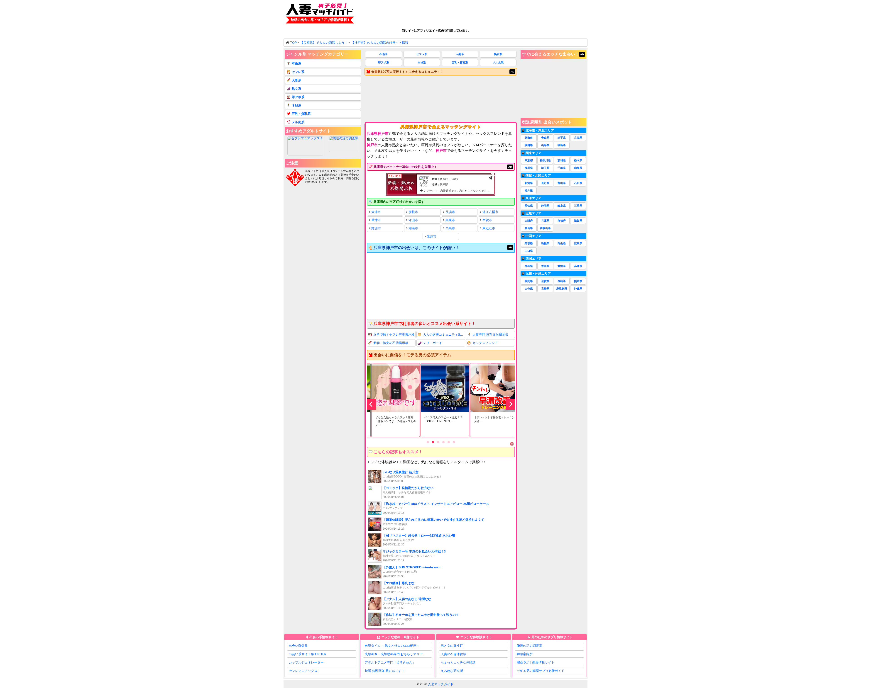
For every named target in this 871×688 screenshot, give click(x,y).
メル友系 (498, 62)
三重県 (578, 205)
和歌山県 (545, 228)
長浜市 (450, 212)
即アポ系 (383, 62)
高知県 (578, 266)
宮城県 (578, 137)
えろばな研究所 (452, 671)
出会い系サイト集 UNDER (307, 654)
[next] (510, 404)
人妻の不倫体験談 (453, 654)
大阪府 (529, 220)
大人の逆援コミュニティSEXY (444, 334)
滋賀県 (578, 220)
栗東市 (450, 220)
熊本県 (578, 281)
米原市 (431, 236)
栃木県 (578, 160)
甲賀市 (487, 220)
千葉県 (562, 168)
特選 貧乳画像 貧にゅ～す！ (385, 671)
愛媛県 (562, 266)
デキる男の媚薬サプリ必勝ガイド (540, 671)
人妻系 (460, 54)
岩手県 (562, 137)
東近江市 (488, 228)
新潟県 (529, 183)
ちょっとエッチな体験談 (458, 662)
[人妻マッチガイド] (320, 14)
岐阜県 (562, 205)
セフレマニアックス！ (305, 671)
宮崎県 (545, 288)
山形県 (545, 145)
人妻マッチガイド (440, 684)
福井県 (529, 190)
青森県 (545, 137)
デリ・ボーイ (432, 343)
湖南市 (413, 228)
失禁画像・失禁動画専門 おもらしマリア (394, 654)
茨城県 (562, 160)
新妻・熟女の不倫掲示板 (390, 343)
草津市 (376, 220)
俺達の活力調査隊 (529, 645)
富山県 (562, 183)
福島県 (562, 145)
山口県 (529, 250)
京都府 (562, 220)
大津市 (376, 212)
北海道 (529, 137)
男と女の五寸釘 (452, 645)
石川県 (578, 183)
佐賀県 (545, 281)
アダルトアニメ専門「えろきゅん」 (390, 662)
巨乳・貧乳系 (460, 62)
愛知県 (529, 205)
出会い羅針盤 (298, 645)
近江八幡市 (490, 212)
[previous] (371, 404)
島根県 (545, 243)
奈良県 (529, 228)
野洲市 (376, 228)
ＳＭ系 (422, 62)
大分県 (529, 288)
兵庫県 (545, 220)
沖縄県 (578, 288)
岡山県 (562, 243)
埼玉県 (545, 168)
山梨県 (578, 168)
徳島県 (529, 266)
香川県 (545, 266)
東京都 (529, 160)
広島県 (578, 243)
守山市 (413, 220)
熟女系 (498, 54)
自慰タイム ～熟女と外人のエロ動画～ (392, 645)
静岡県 (545, 205)
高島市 (450, 228)
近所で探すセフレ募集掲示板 (394, 334)
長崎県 (562, 281)
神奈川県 (545, 160)
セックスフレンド (485, 343)
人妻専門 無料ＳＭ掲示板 (490, 334)
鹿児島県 (561, 288)
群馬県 (529, 168)
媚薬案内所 (525, 654)
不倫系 (383, 54)
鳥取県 (529, 243)
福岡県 (529, 281)
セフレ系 (421, 54)
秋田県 (529, 145)
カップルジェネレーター (306, 662)
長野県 (545, 183)
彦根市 (413, 212)
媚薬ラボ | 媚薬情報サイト (535, 662)
